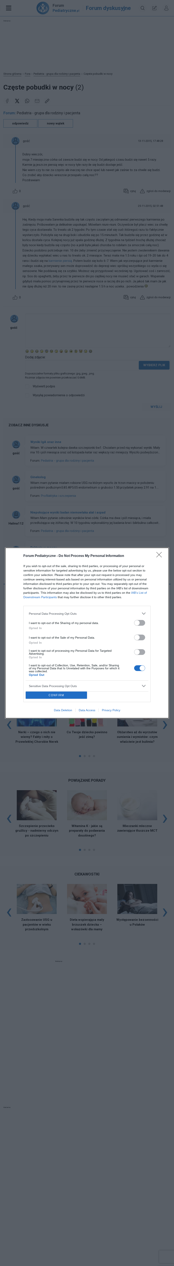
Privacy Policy (111, 710)
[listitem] (87, 613)
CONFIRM (56, 695)
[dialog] (87, 633)
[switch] (139, 623)
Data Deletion (63, 710)
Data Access (87, 710)
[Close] (160, 556)
